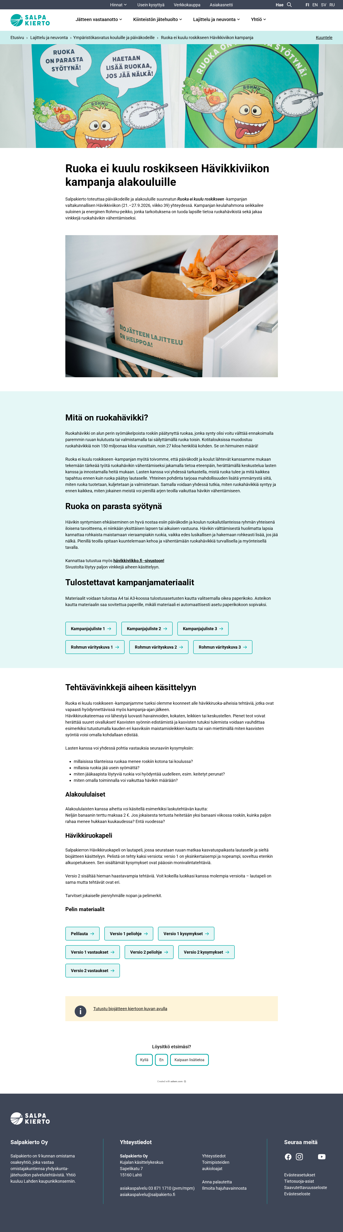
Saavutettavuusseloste (305, 1187)
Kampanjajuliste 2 (144, 628)
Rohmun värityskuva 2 (156, 647)
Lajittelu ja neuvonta (214, 19)
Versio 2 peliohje (146, 952)
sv (323, 4)
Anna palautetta (217, 1181)
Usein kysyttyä (150, 4)
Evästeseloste (297, 1193)
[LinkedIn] (311, 1157)
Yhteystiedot (214, 1155)
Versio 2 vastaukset (89, 970)
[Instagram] (299, 1157)
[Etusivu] (30, 20)
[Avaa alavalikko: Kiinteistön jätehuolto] (180, 19)
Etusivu (17, 37)
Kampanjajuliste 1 (88, 628)
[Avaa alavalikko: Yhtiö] (264, 19)
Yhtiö (256, 19)
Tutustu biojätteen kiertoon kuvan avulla (130, 1008)
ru (332, 4)
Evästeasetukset (299, 1174)
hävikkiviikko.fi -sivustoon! (138, 560)
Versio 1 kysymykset (183, 933)
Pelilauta (79, 933)
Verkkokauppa (187, 4)
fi (307, 4)
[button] (144, 1060)
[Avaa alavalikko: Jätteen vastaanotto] (120, 19)
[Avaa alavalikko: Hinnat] (125, 4)
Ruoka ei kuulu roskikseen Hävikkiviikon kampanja (207, 37)
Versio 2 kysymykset (203, 952)
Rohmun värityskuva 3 (220, 647)
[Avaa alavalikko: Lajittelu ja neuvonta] (238, 19)
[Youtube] (322, 1157)
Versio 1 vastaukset (89, 952)
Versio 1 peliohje (126, 933)
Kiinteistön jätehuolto (155, 19)
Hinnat (116, 4)
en (315, 4)
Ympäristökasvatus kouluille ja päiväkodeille (114, 37)
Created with (170, 1081)
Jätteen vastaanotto (97, 19)
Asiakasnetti (221, 4)
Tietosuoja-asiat (299, 1181)
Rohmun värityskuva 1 (92, 647)
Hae (280, 4)
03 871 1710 (159, 1188)
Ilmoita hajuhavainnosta (224, 1188)
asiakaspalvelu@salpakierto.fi (147, 1194)
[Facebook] (288, 1157)
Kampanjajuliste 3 (200, 628)
